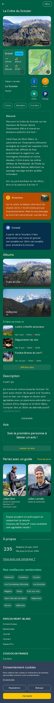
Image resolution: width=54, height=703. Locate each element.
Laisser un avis (27, 448)
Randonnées (8, 629)
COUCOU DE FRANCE (15, 653)
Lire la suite (26, 418)
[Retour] (3, 4)
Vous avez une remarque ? (19, 559)
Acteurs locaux (10, 624)
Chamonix (9, 577)
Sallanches (36, 598)
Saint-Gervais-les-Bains (15, 598)
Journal (6, 634)
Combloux (23, 577)
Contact (7, 639)
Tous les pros (44, 459)
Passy (19, 591)
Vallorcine (20, 605)
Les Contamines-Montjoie (16, 584)
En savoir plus (8, 680)
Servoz (8, 605)
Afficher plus (27, 367)
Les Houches (39, 584)
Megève (8, 591)
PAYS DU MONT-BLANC (17, 618)
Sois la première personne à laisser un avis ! (27, 435)
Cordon (36, 577)
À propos (7, 658)
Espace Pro (8, 644)
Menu (47, 4)
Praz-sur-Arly (33, 591)
